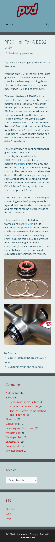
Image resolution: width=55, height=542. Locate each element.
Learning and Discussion (20, 428)
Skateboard (12, 441)
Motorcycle (12, 432)
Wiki (8, 513)
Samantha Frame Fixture (24, 406)
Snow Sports (13, 446)
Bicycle (12, 353)
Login (9, 518)
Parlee (22, 163)
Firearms (11, 419)
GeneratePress (27, 537)
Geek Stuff (12, 423)
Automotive (12, 393)
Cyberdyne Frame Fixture (24, 402)
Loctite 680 (25, 223)
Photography (13, 437)
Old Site (10, 509)
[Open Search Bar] (47, 24)
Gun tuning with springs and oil (26, 366)
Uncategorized (14, 450)
